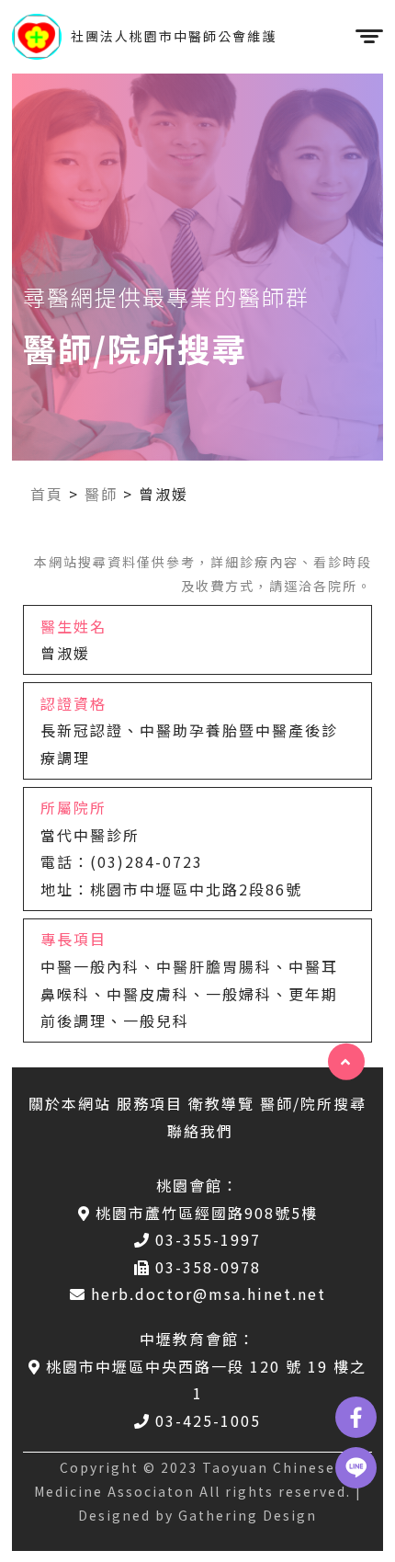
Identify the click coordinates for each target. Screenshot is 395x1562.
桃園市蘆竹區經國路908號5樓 (207, 1213)
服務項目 (150, 1103)
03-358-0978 (208, 1267)
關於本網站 (69, 1103)
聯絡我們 (200, 1131)
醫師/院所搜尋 (313, 1103)
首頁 (46, 494)
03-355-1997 (208, 1239)
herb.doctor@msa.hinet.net (208, 1294)
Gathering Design (247, 1515)
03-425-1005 (208, 1420)
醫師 (101, 494)
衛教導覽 (221, 1103)
